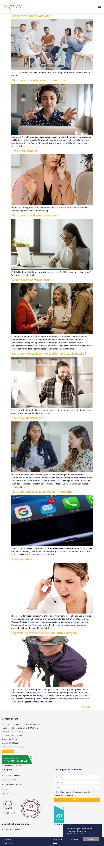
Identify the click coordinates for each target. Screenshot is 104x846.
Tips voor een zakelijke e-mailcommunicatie (42, 492)
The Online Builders (8, 843)
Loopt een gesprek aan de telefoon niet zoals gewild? (48, 353)
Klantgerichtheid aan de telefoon (34, 215)
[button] (99, 6)
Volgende (87, 707)
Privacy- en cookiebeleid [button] (75, 833)
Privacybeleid (57, 840)
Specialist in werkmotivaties (12, 830)
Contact (5, 789)
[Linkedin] (6, 751)
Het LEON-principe (24, 151)
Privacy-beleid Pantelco (11, 780)
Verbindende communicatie (30, 280)
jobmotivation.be (8, 794)
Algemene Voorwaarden (11, 775)
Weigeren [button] (74, 839)
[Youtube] (9, 751)
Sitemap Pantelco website (12, 785)
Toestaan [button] (91, 839)
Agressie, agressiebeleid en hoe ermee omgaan (44, 633)
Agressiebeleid (21, 559)
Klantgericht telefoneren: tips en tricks (38, 80)
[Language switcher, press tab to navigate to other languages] (55, 843)
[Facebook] (3, 751)
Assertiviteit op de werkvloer (31, 16)
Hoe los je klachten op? (27, 418)
